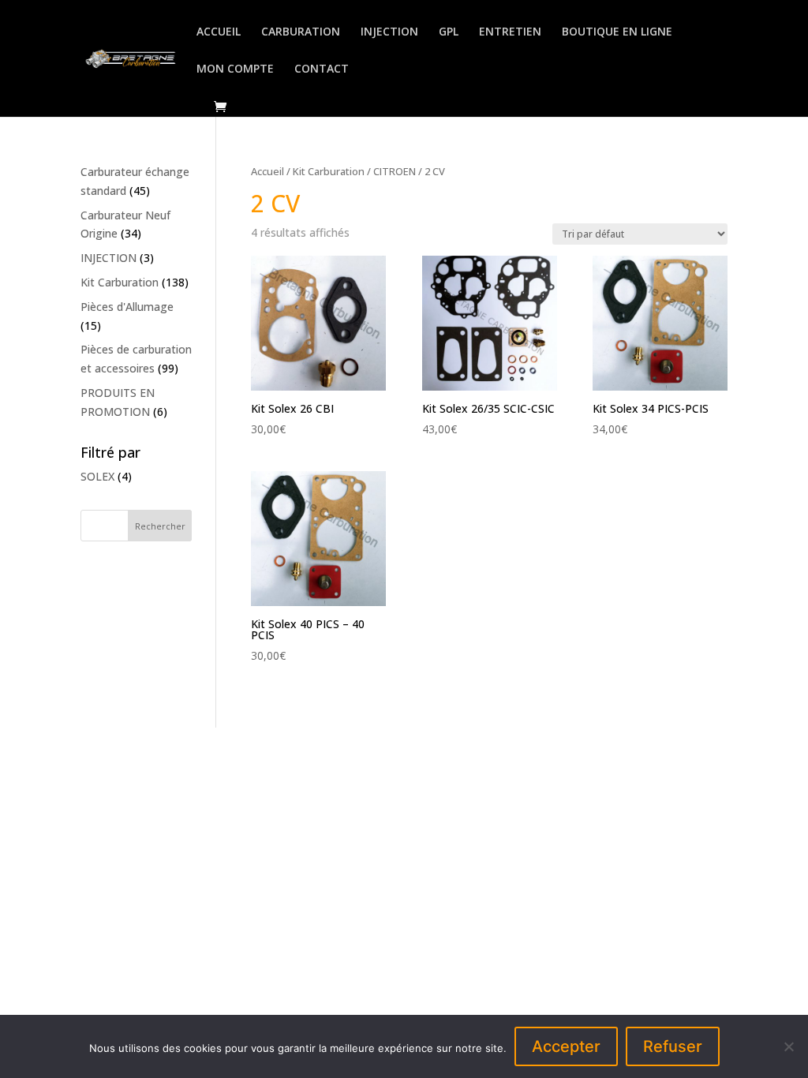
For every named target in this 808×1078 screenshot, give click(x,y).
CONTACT (321, 69)
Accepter (566, 1046)
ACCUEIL (218, 32)
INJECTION (389, 32)
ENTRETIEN (510, 32)
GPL (448, 32)
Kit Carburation (329, 171)
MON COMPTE (235, 69)
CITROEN (394, 171)
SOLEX (97, 476)
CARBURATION (300, 32)
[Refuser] (788, 1046)
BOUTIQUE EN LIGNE (617, 32)
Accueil (267, 171)
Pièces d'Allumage (127, 306)
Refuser (672, 1046)
